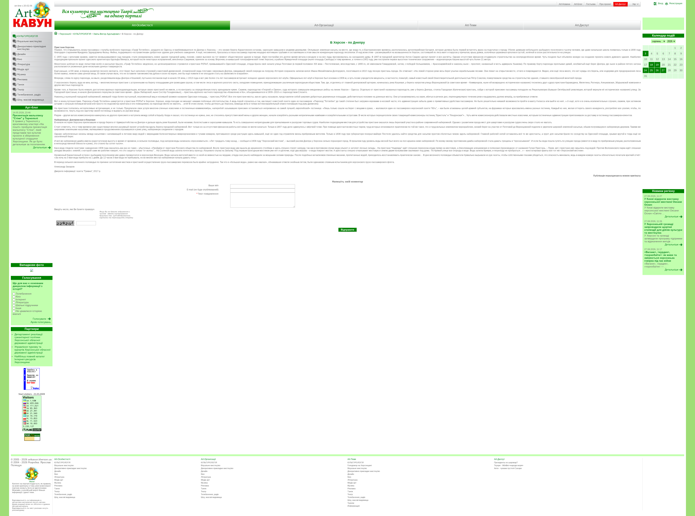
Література (23, 64)
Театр (20, 89)
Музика (21, 74)
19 (657, 64)
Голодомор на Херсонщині (360, 465)
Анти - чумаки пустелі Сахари (508, 468)
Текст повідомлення (207, 194)
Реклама (22, 79)
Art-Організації (324, 25)
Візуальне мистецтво (29, 41)
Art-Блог (578, 4)
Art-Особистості (142, 25)
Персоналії (65, 34)
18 (651, 64)
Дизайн (21, 54)
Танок (20, 84)
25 (651, 70)
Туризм (351, 503)
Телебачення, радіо (29, 94)
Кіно (19, 59)
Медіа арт (23, 69)
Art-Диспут (620, 4)
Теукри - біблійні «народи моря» (508, 465)
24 (645, 70)
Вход (660, 3)
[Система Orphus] (32, 389)
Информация (354, 506)
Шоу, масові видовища (30, 99)
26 (657, 70)
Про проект (605, 4)
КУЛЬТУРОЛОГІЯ (27, 36)
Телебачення (23, 293)
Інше (18, 308)
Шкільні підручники (26, 305)
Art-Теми (470, 25)
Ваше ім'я (213, 185)
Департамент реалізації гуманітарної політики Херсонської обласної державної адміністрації (28, 338)
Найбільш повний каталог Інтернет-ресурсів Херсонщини (29, 359)
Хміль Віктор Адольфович (106, 34)
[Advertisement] (31, 209)
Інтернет (20, 299)
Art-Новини (564, 4)
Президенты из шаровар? (506, 462)
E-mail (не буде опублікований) (202, 189)
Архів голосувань (41, 322)
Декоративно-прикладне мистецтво (31, 47)
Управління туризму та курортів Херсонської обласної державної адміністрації (32, 349)
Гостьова (590, 4)
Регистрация (675, 3)
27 (663, 70)
